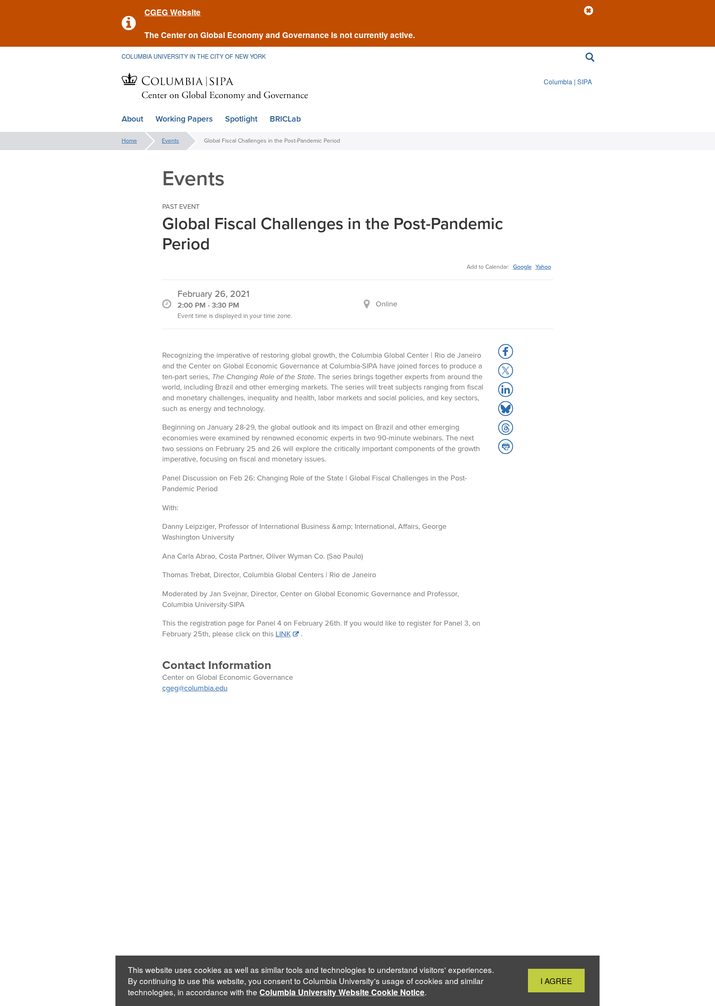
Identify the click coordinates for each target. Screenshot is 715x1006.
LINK (283, 633)
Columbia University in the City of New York (194, 56)
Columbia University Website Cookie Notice (342, 992)
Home (129, 140)
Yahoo (543, 267)
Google (522, 267)
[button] (588, 11)
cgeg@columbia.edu (195, 688)
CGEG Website (172, 12)
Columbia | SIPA (568, 81)
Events (170, 140)
